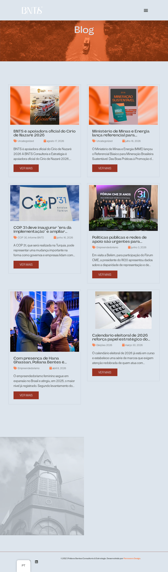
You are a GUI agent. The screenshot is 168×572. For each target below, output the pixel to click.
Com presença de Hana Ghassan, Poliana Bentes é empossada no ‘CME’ (39, 362)
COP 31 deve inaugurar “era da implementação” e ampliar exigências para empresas (43, 231)
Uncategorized (26, 141)
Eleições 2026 (104, 345)
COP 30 (22, 237)
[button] (145, 10)
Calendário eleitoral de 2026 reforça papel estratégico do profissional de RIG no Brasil (120, 339)
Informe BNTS (36, 237)
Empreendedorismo (107, 247)
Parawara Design (132, 559)
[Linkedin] (36, 561)
